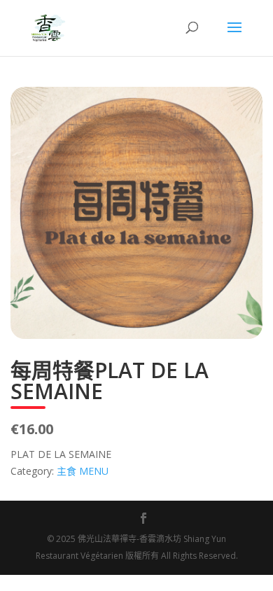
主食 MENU (82, 471)
